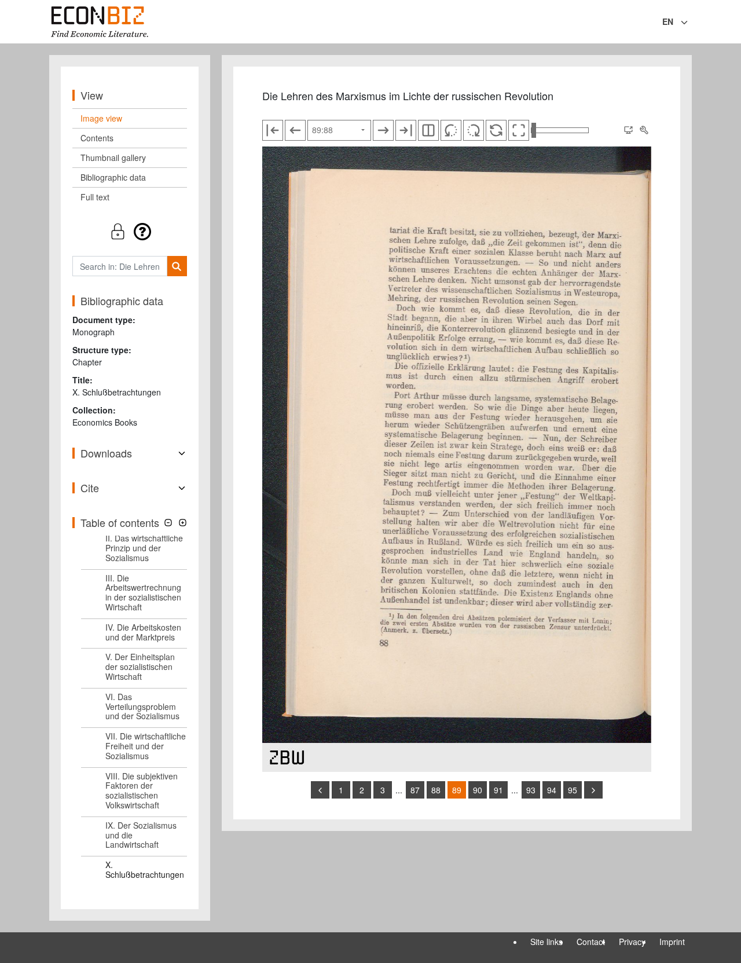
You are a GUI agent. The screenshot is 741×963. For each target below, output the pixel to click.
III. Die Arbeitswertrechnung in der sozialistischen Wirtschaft (143, 592)
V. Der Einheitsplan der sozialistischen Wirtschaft (140, 666)
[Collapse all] (168, 522)
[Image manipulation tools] (643, 130)
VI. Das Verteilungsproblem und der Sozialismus (142, 706)
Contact (591, 941)
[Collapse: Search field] (690, 22)
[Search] (176, 266)
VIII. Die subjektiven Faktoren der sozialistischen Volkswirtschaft (141, 790)
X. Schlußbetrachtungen (144, 869)
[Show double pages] (428, 130)
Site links (546, 941)
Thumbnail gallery (113, 157)
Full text (94, 197)
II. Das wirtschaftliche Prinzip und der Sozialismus (144, 547)
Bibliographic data (113, 177)
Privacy (632, 941)
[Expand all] (182, 522)
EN (667, 21)
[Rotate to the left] (451, 130)
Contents (96, 138)
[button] (129, 231)
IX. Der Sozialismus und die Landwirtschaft (141, 835)
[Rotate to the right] (473, 130)
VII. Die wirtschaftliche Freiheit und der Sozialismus (145, 745)
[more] (593, 790)
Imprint (672, 941)
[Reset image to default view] (496, 130)
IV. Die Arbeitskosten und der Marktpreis (143, 632)
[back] (320, 790)
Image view (101, 118)
